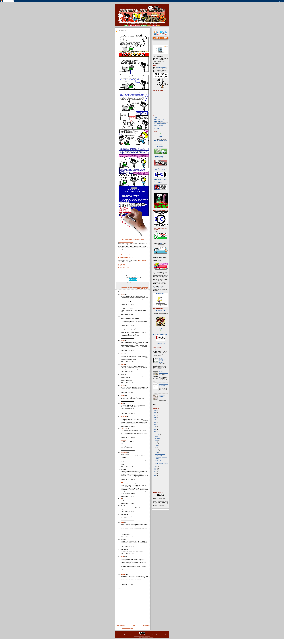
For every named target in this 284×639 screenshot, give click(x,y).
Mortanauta (123, 440)
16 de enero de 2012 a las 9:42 (127, 361)
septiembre (157, 438)
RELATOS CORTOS (158, 127)
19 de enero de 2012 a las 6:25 (127, 546)
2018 (155, 421)
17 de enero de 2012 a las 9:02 (127, 511)
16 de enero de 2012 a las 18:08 (128, 437)
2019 (155, 419)
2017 (155, 422)
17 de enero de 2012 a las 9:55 (127, 520)
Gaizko (122, 316)
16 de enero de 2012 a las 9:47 (127, 371)
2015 (155, 426)
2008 (155, 471)
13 (121, 498)
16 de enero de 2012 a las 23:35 (128, 479)
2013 (155, 429)
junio (156, 443)
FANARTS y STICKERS (159, 119)
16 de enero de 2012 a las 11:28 (127, 392)
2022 (155, 413)
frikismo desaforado (137, 287)
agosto (156, 440)
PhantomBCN (124, 452)
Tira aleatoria (160, 38)
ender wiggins (129, 634)
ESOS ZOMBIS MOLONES (160, 123)
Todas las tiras (156, 349)
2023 (155, 412)
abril (156, 447)
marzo (156, 449)
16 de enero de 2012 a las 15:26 (128, 426)
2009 (155, 469)
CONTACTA (156, 128)
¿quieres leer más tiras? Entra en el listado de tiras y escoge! (133, 271)
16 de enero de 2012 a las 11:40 (127, 401)
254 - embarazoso (159, 461)
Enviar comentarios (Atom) (127, 628)
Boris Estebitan (124, 428)
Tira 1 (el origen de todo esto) (124, 254)
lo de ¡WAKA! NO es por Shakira (126, 242)
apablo (122, 522)
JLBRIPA (123, 364)
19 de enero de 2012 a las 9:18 (127, 553)
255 (128, 287)
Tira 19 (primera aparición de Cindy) (125, 257)
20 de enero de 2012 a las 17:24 (128, 584)
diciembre (157, 433)
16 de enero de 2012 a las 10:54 (128, 382)
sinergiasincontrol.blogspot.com (146, 637)
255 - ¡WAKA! (122, 31)
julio (156, 441)
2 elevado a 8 (124, 287)
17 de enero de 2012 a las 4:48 (127, 503)
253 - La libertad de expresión (161, 463)
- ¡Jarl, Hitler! (121, 264)
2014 (155, 428)
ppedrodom (123, 574)
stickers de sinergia (161, 67)
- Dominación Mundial (123, 265)
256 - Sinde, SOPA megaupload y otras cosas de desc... (161, 457)
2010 (155, 468)
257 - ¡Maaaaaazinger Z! (160, 454)
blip (122, 403)
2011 (155, 466)
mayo (156, 445)
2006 (155, 475)
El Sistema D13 (160, 316)
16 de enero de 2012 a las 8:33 (127, 314)
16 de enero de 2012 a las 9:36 (127, 350)
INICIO (155, 117)
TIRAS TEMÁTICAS (158, 121)
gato (122, 482)
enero (156, 452)
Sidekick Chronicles (160, 343)
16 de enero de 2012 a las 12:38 (128, 413)
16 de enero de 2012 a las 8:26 (127, 304)
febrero (156, 450)
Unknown (123, 294)
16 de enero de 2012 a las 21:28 (128, 466)
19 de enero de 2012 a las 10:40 (128, 572)
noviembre (157, 434)
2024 (155, 410)
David (122, 353)
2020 (155, 417)
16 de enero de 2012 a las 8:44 (127, 325)
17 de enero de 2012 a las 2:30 (127, 496)
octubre (157, 436)
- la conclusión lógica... (123, 267)
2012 (155, 431)
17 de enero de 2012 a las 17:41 (128, 536)
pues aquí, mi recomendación (160, 140)
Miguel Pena (123, 416)
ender (131, 287)
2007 (155, 473)
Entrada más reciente (120, 625)
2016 (155, 424)
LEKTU (160, 136)
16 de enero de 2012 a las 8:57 (127, 338)
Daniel (122, 395)
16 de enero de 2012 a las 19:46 (128, 450)
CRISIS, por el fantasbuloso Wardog (160, 334)
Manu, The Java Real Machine (127, 328)
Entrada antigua (146, 625)
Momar (122, 556)
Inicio (134, 625)
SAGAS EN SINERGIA (159, 125)
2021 (155, 415)
